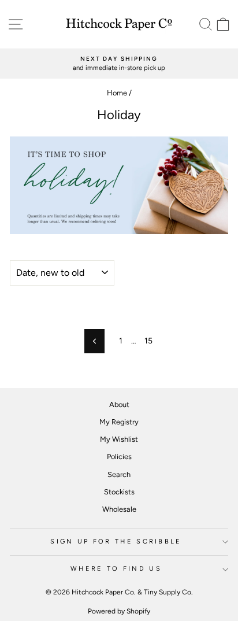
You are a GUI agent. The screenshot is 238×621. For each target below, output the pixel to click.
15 (148, 340)
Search (119, 474)
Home (117, 92)
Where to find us (116, 568)
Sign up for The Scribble (116, 541)
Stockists (119, 491)
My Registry (119, 421)
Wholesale (119, 509)
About (119, 404)
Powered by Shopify (119, 611)
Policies (119, 456)
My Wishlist (119, 439)
